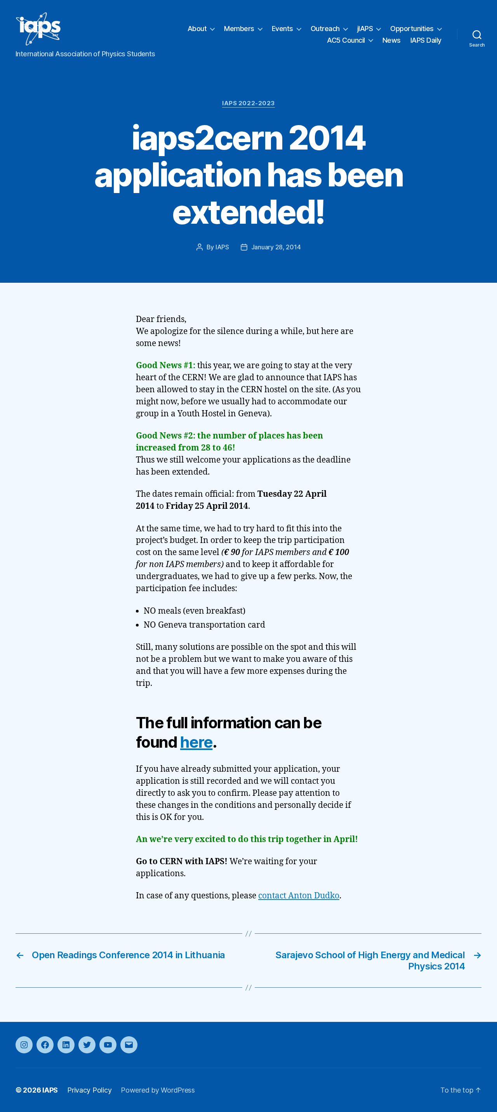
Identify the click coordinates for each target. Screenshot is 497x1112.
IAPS (222, 247)
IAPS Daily (425, 40)
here (196, 742)
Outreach (325, 28)
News (391, 40)
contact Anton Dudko (298, 896)
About (197, 28)
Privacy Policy (89, 1090)
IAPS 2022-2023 (248, 103)
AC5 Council (346, 40)
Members (239, 28)
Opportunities (412, 28)
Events (282, 28)
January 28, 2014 (276, 247)
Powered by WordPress (158, 1090)
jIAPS (365, 28)
